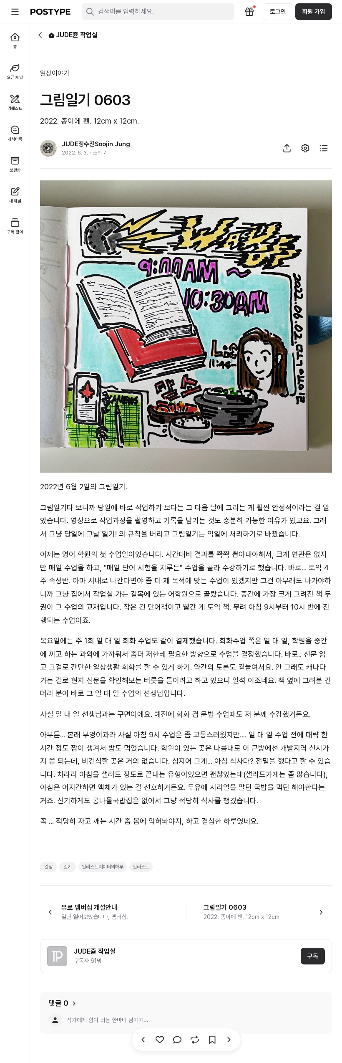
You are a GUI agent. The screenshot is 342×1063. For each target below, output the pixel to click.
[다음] (143, 1039)
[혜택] (249, 11)
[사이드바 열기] (15, 11)
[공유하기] (287, 148)
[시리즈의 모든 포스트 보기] (323, 148)
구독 (312, 956)
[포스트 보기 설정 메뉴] (305, 148)
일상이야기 (54, 73)
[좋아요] (159, 1039)
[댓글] (177, 1039)
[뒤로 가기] (40, 35)
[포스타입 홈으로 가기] (50, 11)
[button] (107, 912)
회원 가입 (313, 11)
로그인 (278, 11)
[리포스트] (194, 1039)
